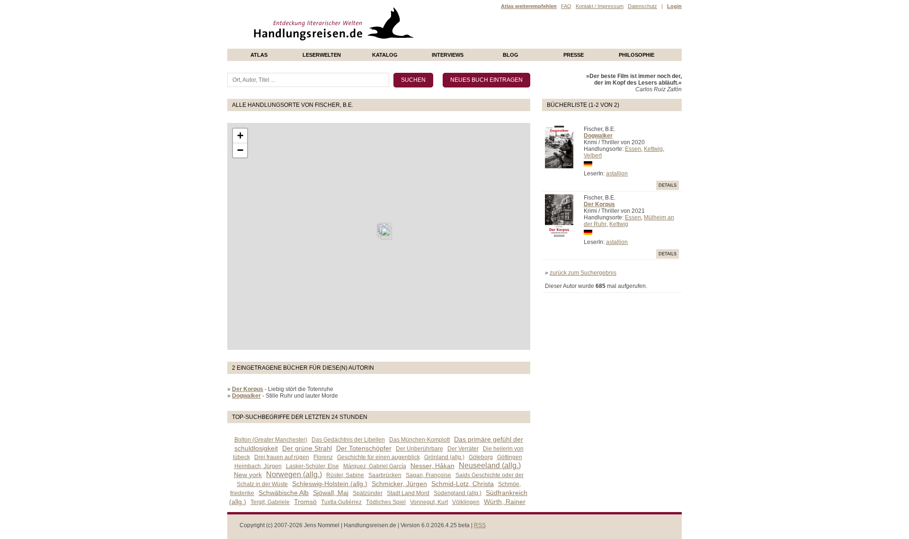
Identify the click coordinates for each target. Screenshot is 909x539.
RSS (480, 525)
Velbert (593, 155)
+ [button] (240, 135)
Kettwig (653, 149)
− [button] (240, 150)
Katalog (385, 55)
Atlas (258, 55)
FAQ (566, 6)
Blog (510, 55)
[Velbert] (386, 233)
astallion (617, 173)
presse (573, 55)
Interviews (447, 55)
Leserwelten (322, 55)
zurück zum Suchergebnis (583, 273)
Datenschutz (642, 6)
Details (668, 185)
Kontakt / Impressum (600, 6)
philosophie (636, 55)
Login (674, 6)
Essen (633, 149)
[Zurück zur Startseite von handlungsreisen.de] (402, 45)
